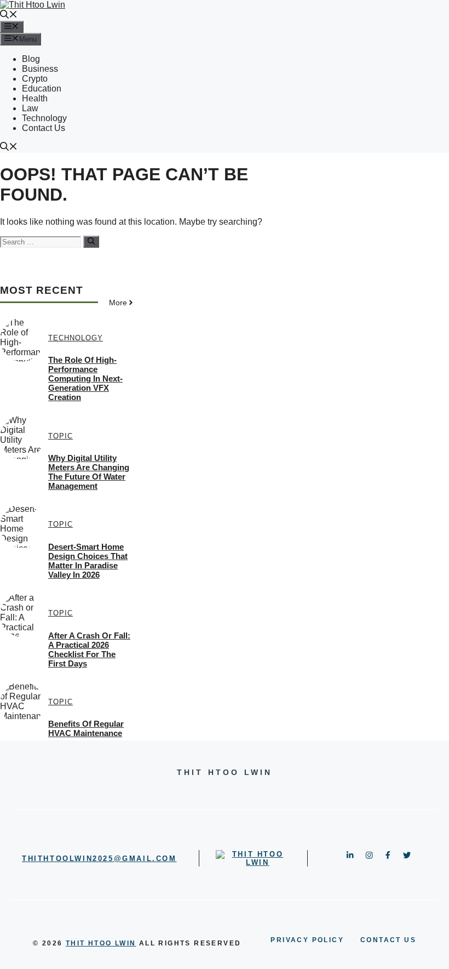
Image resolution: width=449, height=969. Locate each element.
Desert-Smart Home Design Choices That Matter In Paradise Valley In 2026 (88, 560)
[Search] (91, 242)
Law (30, 108)
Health (35, 98)
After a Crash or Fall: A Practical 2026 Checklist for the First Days (89, 649)
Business (40, 68)
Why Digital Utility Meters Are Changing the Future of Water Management (88, 472)
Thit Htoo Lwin (101, 943)
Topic (60, 436)
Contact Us (43, 128)
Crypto (35, 78)
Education (41, 88)
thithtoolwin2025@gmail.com (99, 858)
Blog (31, 59)
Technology (44, 118)
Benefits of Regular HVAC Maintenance (86, 728)
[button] (9, 15)
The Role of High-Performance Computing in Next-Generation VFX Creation (85, 378)
